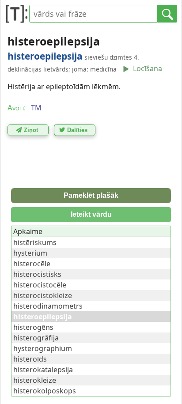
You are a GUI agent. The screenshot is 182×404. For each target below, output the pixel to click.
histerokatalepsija (43, 369)
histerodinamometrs (48, 306)
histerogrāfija (36, 338)
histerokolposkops (44, 391)
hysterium (30, 253)
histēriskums (35, 242)
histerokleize (34, 380)
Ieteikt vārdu (91, 214)
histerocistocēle (39, 285)
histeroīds (30, 359)
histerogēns (33, 327)
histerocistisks (37, 274)
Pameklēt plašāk (91, 195)
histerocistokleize (42, 295)
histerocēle (31, 263)
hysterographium (42, 348)
